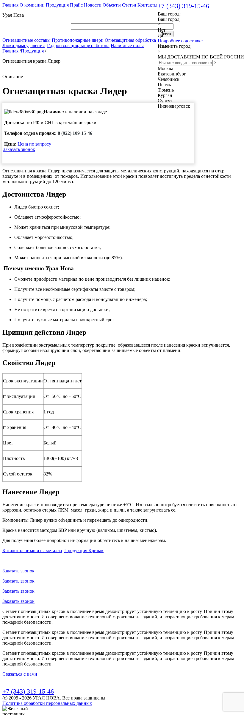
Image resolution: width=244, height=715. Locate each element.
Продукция (57, 4)
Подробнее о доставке (180, 40)
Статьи (129, 4)
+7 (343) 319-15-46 (183, 6)
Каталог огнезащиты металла (32, 550)
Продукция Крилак (84, 550)
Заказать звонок (19, 149)
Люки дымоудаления (23, 45)
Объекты (112, 4)
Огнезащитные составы (26, 40)
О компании (32, 4)
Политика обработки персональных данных (47, 703)
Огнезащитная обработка (130, 40)
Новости (92, 4)
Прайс (76, 4)
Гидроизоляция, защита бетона (78, 45)
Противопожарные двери (78, 40)
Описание (12, 76)
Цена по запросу (34, 143)
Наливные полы (127, 45)
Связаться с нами (19, 674)
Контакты (147, 4)
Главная (10, 4)
